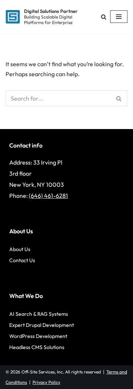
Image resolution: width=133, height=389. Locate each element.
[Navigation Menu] (118, 16)
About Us (19, 249)
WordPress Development (38, 336)
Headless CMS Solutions (36, 347)
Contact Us (22, 260)
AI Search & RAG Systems (38, 314)
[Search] (103, 17)
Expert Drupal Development (41, 325)
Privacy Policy (46, 382)
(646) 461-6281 (48, 195)
